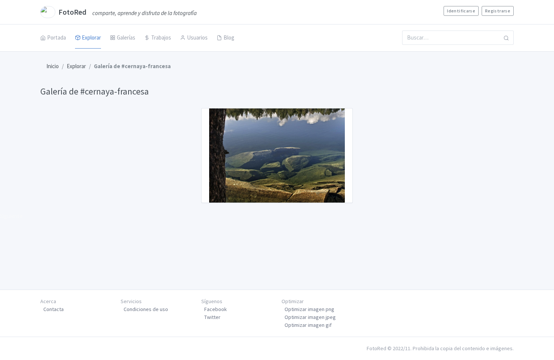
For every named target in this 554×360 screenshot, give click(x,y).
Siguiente (11, 216)
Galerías (126, 37)
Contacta (53, 309)
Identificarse (461, 11)
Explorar (91, 37)
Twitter (212, 317)
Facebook (215, 309)
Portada (56, 37)
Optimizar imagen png (309, 309)
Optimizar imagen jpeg (310, 317)
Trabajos (161, 37)
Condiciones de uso (146, 309)
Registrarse (497, 11)
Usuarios (197, 37)
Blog (228, 37)
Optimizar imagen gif (308, 325)
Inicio (52, 66)
